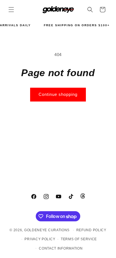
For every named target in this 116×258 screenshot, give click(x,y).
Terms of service (79, 239)
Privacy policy (39, 239)
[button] (11, 9)
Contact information (60, 248)
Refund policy (91, 230)
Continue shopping (58, 94)
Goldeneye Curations (47, 230)
